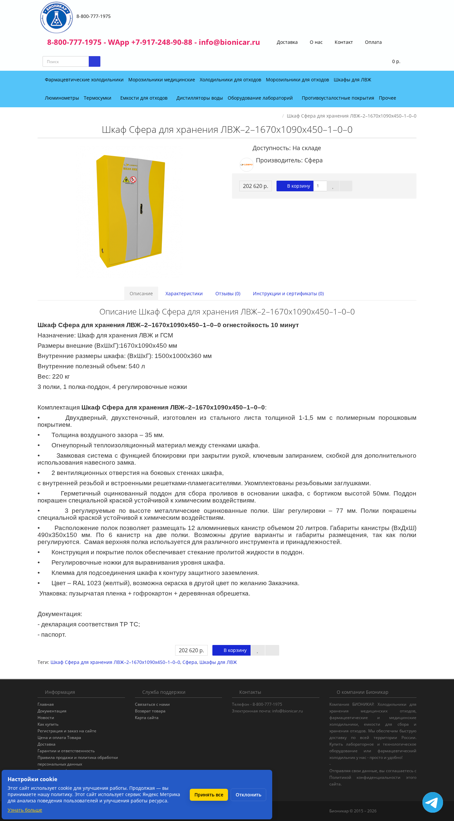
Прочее (388, 98)
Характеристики (184, 293)
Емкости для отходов (144, 98)
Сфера (189, 662)
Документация (52, 711)
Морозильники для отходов (297, 79)
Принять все (208, 794)
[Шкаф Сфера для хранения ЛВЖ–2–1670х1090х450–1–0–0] (130, 211)
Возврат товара (150, 711)
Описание (141, 293)
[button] (392, 61)
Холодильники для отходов (230, 79)
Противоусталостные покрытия (338, 98)
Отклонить (248, 794)
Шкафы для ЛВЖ (352, 79)
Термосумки (98, 98)
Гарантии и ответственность (66, 751)
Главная (46, 704)
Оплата (373, 42)
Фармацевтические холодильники (84, 79)
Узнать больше (25, 810)
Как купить (48, 724)
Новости (46, 717)
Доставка (287, 42)
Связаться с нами (152, 704)
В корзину (298, 186)
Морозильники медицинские (161, 79)
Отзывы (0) (227, 293)
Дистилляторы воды (199, 98)
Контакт (343, 42)
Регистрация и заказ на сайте (67, 731)
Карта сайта (147, 717)
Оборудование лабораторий (261, 98)
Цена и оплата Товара (59, 737)
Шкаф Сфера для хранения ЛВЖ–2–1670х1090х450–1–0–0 (115, 662)
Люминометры (62, 98)
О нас (315, 42)
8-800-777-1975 (93, 16)
